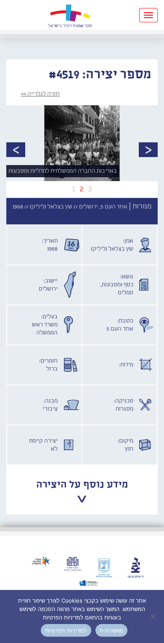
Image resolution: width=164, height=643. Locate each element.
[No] (153, 616)
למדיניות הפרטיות (66, 630)
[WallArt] (70, 15)
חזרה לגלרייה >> (40, 94)
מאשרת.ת (112, 630)
